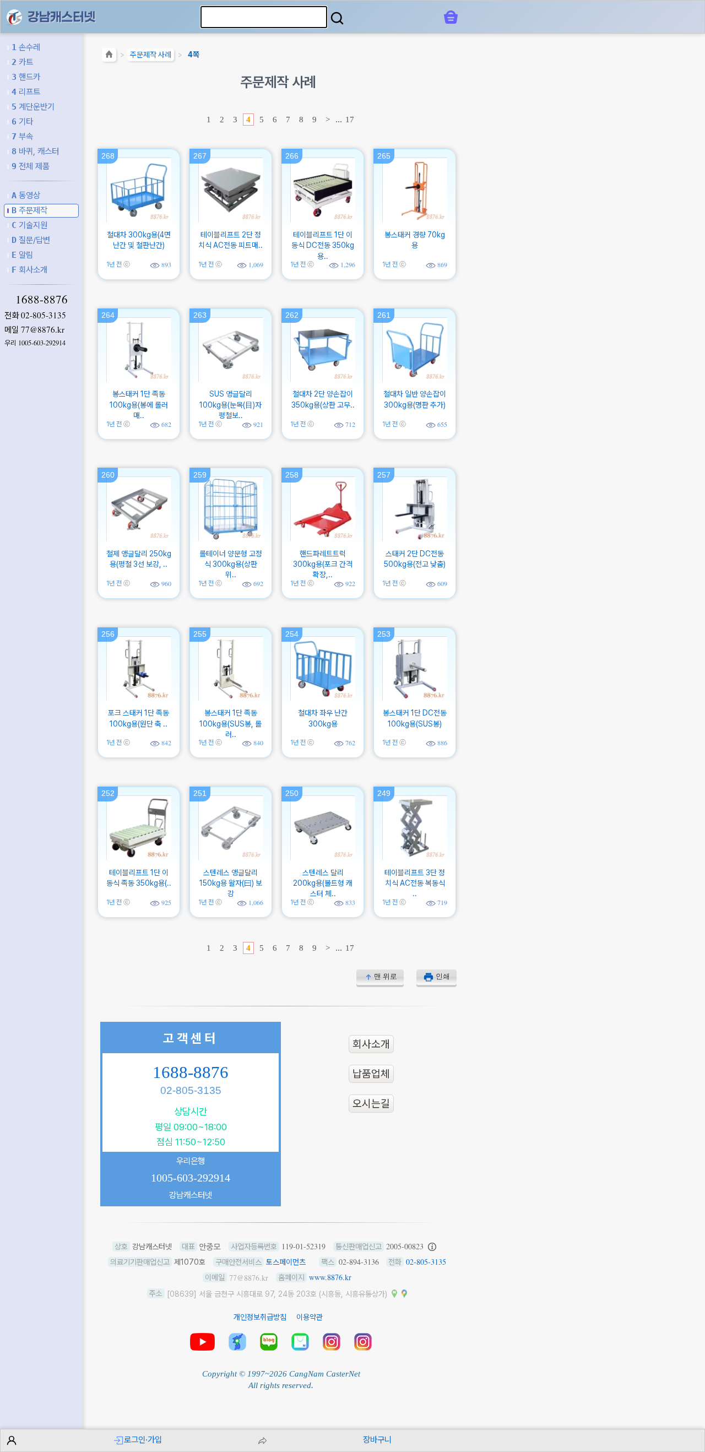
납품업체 (371, 1074)
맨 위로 (385, 976)
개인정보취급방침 (260, 1317)
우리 (35, 343)
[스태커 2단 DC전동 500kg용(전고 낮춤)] (414, 538)
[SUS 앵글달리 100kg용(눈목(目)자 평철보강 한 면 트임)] (230, 378)
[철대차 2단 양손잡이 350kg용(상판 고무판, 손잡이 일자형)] (322, 378)
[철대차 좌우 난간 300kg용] (322, 697)
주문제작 (29, 210)
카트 (22, 62)
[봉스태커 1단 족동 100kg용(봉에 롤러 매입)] (138, 378)
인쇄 (443, 976)
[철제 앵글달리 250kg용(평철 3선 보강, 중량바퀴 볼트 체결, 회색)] (138, 538)
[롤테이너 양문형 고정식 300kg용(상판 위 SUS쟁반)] (230, 538)
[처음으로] (109, 56)
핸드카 (26, 77)
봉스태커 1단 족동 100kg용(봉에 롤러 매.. (139, 404)
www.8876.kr (330, 1277)
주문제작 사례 (150, 54)
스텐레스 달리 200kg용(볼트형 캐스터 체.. (322, 883)
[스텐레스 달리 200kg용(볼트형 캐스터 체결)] (322, 857)
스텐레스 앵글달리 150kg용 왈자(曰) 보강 (230, 883)
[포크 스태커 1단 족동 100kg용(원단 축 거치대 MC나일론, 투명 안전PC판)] (138, 697)
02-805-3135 (43, 315)
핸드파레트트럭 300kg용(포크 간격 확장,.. (322, 564)
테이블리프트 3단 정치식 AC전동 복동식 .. (414, 883)
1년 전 (114, 264)
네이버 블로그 (269, 1342)
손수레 (26, 47)
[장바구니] (451, 17)
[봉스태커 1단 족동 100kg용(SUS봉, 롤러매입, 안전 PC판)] (230, 697)
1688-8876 (41, 299)
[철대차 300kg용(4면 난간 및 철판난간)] (138, 219)
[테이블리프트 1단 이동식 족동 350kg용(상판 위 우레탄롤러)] (138, 857)
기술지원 (29, 225)
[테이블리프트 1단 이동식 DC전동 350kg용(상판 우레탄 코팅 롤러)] (322, 219)
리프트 (26, 91)
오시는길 (371, 1103)
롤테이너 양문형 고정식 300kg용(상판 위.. (230, 564)
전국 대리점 (237, 1342)
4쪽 (193, 54)
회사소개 (29, 269)
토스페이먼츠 (286, 1262)
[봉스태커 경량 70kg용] (414, 219)
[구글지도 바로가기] (404, 1293)
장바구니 (377, 1439)
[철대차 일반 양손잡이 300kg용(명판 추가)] (414, 378)
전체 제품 (31, 166)
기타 (22, 121)
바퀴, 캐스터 (35, 151)
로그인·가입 (143, 1439)
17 (349, 119)
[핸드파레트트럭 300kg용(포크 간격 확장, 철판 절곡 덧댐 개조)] (322, 538)
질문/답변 (31, 240)
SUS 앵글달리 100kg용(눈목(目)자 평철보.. (230, 404)
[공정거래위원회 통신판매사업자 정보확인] (432, 1246)
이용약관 (309, 1317)
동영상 (26, 195)
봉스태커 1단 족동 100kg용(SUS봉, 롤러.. (230, 723)
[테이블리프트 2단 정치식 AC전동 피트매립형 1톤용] (230, 219)
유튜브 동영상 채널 (202, 1342)
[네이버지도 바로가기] (394, 1293)
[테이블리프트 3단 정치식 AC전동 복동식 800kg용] (414, 857)
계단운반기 (33, 106)
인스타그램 (331, 1342)
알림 (22, 255)
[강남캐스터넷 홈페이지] (14, 16)
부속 (22, 136)
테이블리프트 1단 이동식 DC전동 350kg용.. (322, 245)
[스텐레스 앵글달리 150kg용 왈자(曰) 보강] (230, 857)
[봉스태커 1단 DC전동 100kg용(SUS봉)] (414, 697)
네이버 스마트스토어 (300, 1342)
